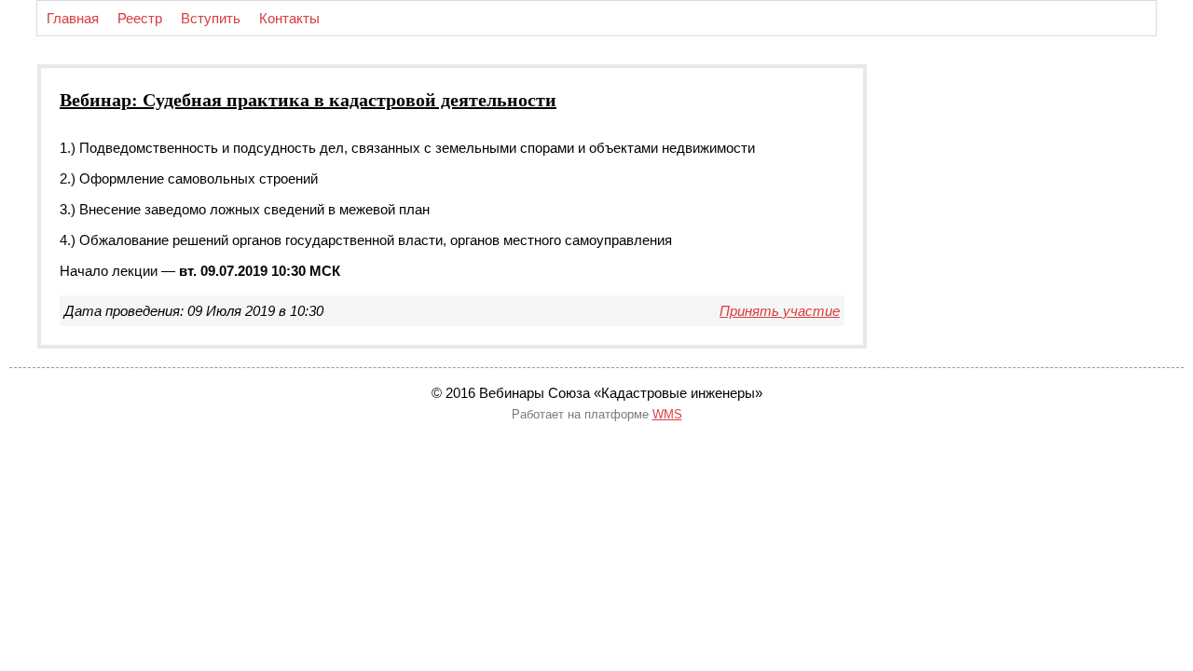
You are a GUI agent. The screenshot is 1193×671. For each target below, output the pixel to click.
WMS (667, 414)
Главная (73, 18)
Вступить (210, 18)
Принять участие (780, 311)
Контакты (289, 18)
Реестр (139, 18)
